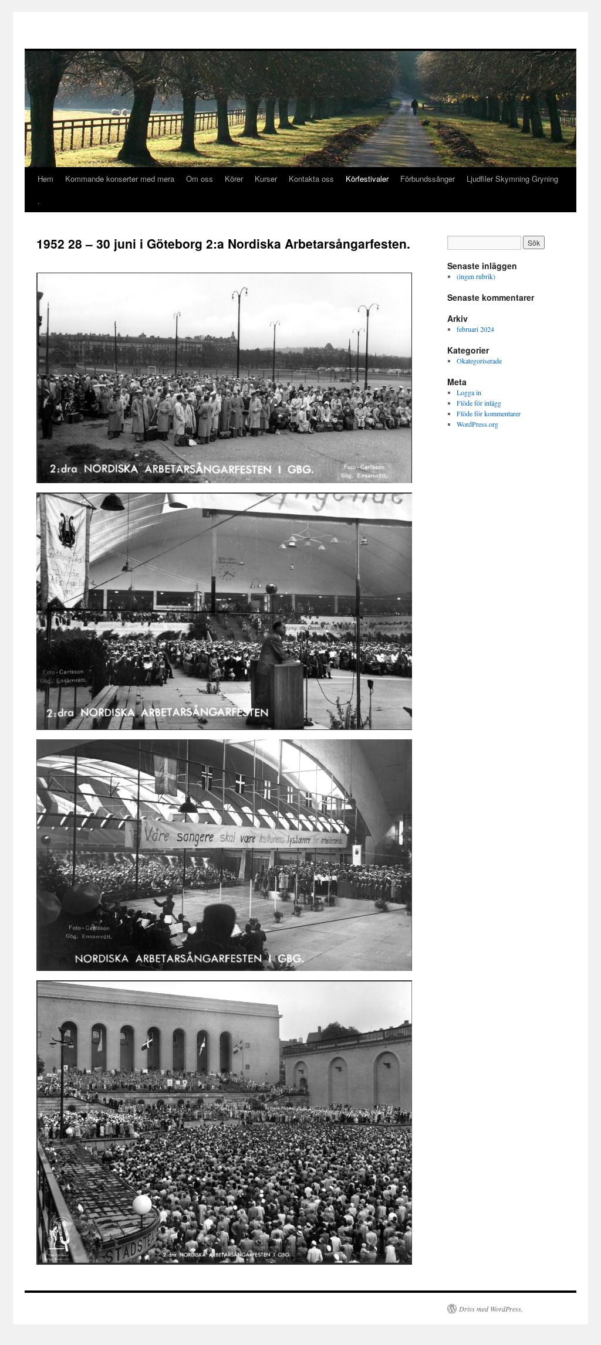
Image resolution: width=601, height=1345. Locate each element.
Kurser (266, 178)
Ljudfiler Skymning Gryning (512, 178)
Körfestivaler (367, 178)
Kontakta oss (311, 178)
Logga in (469, 392)
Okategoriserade (479, 360)
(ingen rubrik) (476, 276)
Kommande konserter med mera (119, 178)
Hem (45, 178)
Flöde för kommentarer (489, 413)
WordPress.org (477, 424)
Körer (234, 178)
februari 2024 (475, 329)
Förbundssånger (427, 178)
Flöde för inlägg (479, 402)
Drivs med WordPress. (491, 1308)
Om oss (199, 178)
